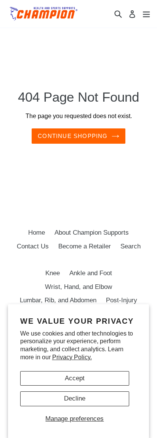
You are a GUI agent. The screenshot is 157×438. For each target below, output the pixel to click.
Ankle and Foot (90, 273)
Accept (75, 378)
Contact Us (33, 246)
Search (130, 246)
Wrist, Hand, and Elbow (78, 286)
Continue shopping (72, 136)
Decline (74, 398)
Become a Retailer (84, 246)
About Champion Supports (91, 232)
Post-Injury (121, 300)
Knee (52, 273)
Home (36, 232)
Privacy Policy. (72, 357)
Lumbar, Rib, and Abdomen (58, 300)
